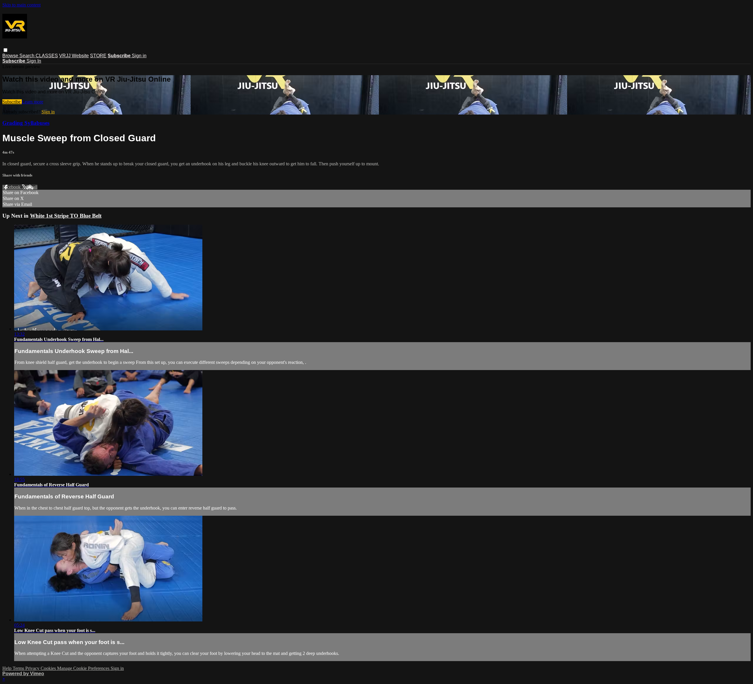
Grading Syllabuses (25, 123)
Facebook (12, 186)
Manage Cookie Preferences (84, 668)
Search (27, 55)
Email (31, 186)
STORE (98, 55)
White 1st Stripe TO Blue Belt (65, 216)
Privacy (33, 668)
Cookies (49, 668)
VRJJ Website (74, 55)
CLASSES (47, 55)
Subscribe (12, 101)
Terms (19, 668)
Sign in (139, 55)
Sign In (33, 60)
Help (7, 668)
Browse (10, 55)
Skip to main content (21, 4)
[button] (5, 50)
